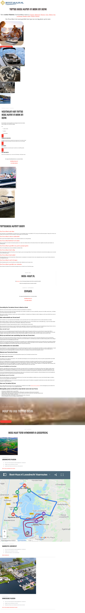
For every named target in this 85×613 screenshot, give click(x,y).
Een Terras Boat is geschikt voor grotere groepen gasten (14, 245)
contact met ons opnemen (35, 385)
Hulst (28, 16)
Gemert (32, 14)
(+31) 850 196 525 (14, 163)
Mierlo (51, 14)
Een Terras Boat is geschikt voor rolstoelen (11, 264)
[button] (28, 231)
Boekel (25, 16)
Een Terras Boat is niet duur (7, 231)
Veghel (33, 16)
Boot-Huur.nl (18, 281)
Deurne (37, 16)
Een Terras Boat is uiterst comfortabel (9, 236)
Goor (47, 14)
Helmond (37, 14)
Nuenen (43, 14)
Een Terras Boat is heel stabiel (7, 255)
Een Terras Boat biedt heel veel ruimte (10, 240)
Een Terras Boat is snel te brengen (8, 260)
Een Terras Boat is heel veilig (7, 250)
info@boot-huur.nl (14, 161)
